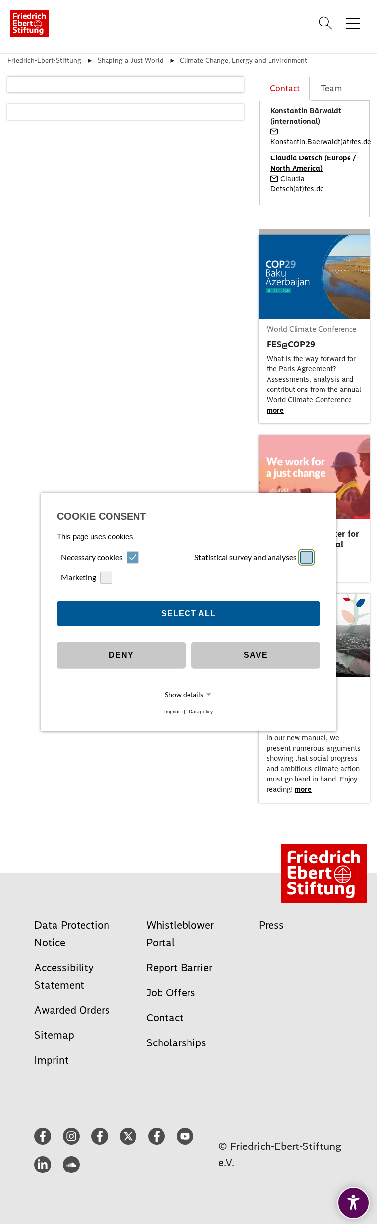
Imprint (172, 711)
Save (256, 655)
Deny (121, 655)
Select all (188, 613)
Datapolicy (201, 711)
